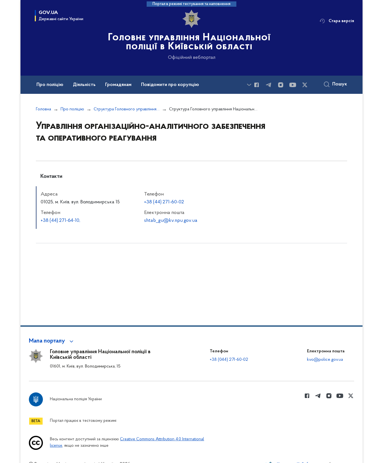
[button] (52, 341)
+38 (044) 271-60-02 (229, 359)
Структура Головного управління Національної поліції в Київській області (127, 109)
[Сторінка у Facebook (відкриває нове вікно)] (256, 85)
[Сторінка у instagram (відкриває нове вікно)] (280, 85)
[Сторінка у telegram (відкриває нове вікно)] (268, 85)
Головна (43, 109)
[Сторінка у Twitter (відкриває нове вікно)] (304, 85)
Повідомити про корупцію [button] (170, 84)
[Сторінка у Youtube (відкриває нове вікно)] (292, 85)
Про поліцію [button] (49, 84)
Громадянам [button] (118, 84)
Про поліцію (72, 109)
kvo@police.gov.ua (325, 359)
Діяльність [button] (84, 84)
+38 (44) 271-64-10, (60, 220)
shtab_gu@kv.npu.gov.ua (170, 220)
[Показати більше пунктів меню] (249, 85)
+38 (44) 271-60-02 (164, 202)
